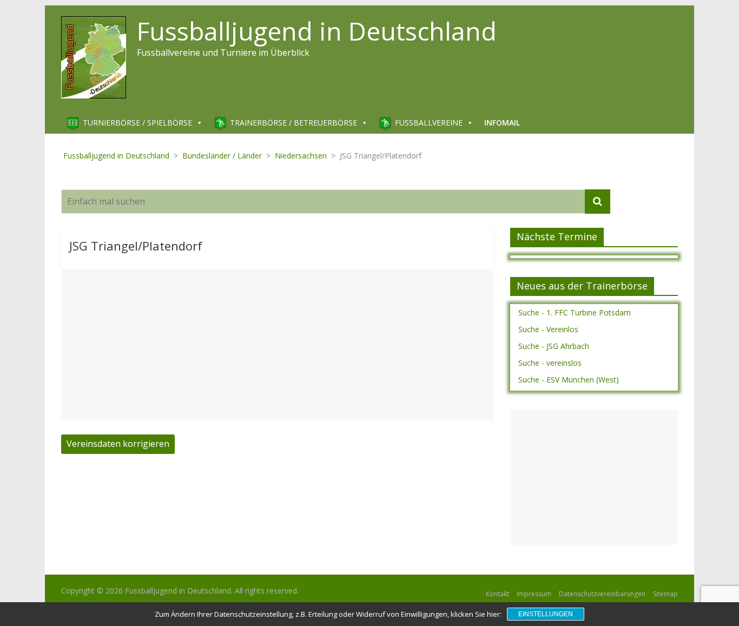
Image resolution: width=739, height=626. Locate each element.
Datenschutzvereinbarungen (602, 593)
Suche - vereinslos (550, 363)
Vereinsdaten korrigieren (118, 444)
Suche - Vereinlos (548, 329)
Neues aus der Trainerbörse (582, 285)
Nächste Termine (557, 236)
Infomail (502, 122)
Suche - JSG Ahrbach (553, 346)
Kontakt (497, 593)
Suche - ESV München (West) (568, 379)
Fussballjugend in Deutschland (317, 31)
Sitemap (665, 593)
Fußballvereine (429, 122)
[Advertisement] (277, 344)
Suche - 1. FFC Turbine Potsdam (574, 312)
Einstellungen (545, 614)
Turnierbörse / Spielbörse (137, 122)
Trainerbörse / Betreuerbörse (293, 122)
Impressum (534, 593)
